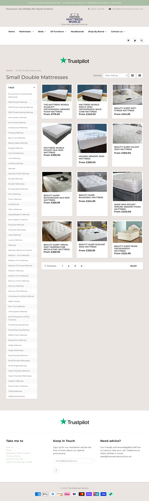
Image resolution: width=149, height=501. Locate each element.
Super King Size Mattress (19, 371)
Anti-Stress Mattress (17, 122)
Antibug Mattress (15, 133)
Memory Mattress (16, 286)
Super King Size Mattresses (20, 376)
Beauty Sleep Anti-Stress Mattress (125, 109)
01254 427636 (97, 9)
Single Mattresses (15, 350)
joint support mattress (18, 219)
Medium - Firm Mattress (18, 255)
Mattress (12, 245)
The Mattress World (78, 488)
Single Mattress (15, 345)
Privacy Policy (13, 456)
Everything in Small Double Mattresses (20, 95)
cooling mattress (15, 163)
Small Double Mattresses (19, 360)
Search (9, 447)
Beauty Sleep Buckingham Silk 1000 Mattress (57, 197)
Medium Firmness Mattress (20, 265)
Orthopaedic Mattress (17, 311)
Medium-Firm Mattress (18, 276)
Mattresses (25, 31)
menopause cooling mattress (21, 296)
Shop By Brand (96, 31)
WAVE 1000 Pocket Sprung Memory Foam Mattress (127, 206)
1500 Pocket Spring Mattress (20, 112)
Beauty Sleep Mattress (18, 143)
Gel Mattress (13, 204)
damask (11, 168)
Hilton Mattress (15, 209)
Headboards (77, 31)
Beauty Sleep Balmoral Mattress (91, 196)
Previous (51, 266)
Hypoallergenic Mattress (19, 214)
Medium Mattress (16, 271)
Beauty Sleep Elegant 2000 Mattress (92, 245)
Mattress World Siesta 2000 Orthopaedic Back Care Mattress (90, 108)
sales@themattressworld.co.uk (127, 9)
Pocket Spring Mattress (18, 325)
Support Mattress (15, 381)
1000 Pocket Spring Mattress (20, 107)
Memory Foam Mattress (18, 281)
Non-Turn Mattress (16, 306)
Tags (11, 87)
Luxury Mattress (15, 240)
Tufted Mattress (15, 391)
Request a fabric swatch (18, 453)
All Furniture (57, 31)
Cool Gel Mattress (16, 153)
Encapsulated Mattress (18, 189)
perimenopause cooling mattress (18, 318)
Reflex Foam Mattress (17, 335)
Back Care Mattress (16, 138)
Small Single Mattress (17, 366)
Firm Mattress (14, 194)
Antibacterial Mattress (18, 128)
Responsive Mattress (17, 340)
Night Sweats (14, 301)
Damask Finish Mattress (18, 173)
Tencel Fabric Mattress (18, 386)
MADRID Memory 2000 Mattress (91, 157)
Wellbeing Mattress (16, 396)
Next (132, 266)
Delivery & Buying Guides (19, 462)
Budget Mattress (15, 148)
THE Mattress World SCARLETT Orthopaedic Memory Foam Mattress (57, 108)
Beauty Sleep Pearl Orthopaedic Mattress (126, 248)
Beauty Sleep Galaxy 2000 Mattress (126, 148)
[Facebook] (56, 470)
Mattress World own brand (20, 250)
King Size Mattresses (17, 230)
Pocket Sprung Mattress (18, 330)
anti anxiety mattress (17, 117)
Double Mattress (15, 179)
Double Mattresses (16, 184)
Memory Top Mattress (17, 291)
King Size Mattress (16, 225)
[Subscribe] (92, 460)
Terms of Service (14, 459)
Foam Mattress (15, 199)
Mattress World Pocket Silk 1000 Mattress (54, 150)
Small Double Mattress (18, 355)
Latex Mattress (14, 235)
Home (11, 31)
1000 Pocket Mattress (17, 102)
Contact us (117, 31)
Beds (41, 31)
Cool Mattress (14, 158)
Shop (8, 450)
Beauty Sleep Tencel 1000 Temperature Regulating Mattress (57, 247)
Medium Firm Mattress (18, 260)
